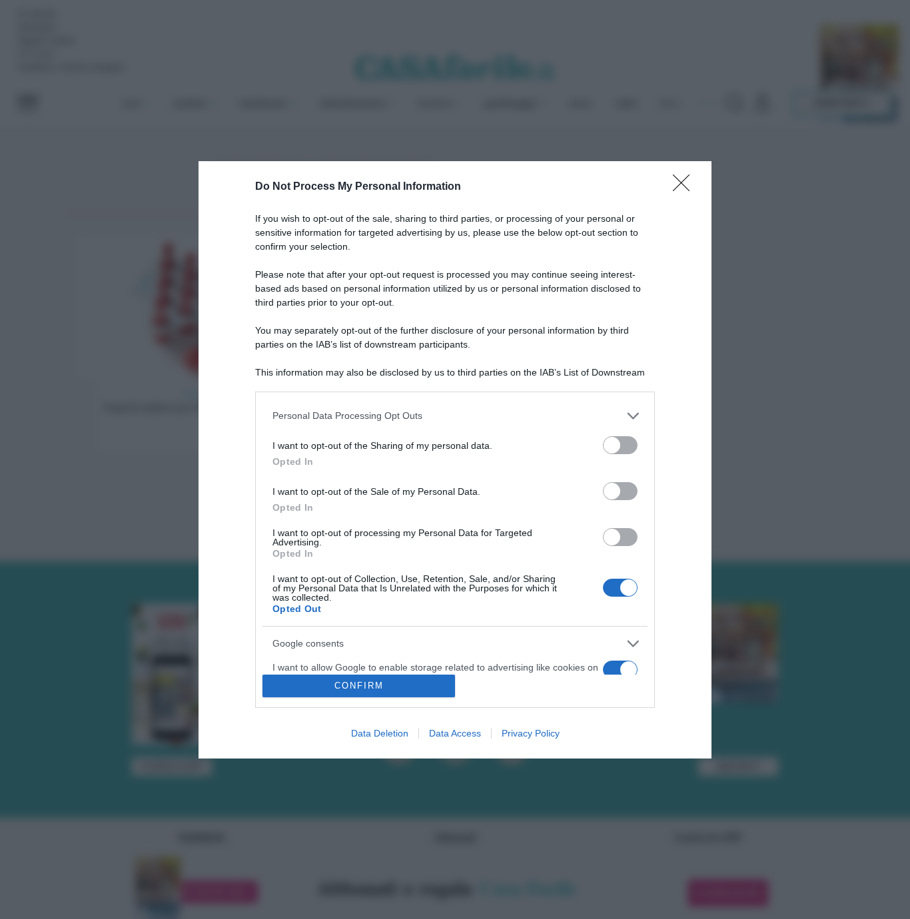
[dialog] (455, 460)
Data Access (455, 733)
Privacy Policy (531, 733)
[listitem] (455, 416)
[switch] (620, 445)
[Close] (685, 187)
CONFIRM (359, 686)
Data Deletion (379, 733)
